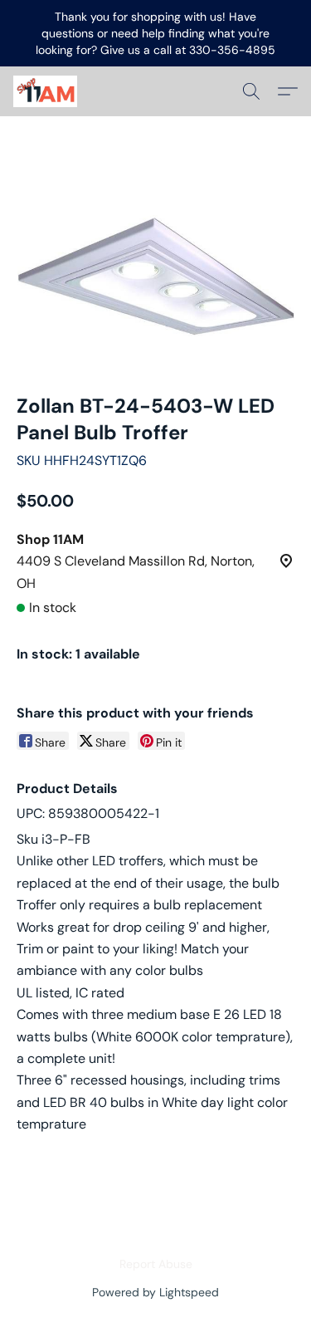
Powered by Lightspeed (155, 1292)
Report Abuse (155, 1263)
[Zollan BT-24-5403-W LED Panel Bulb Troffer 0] (155, 275)
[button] (46, 91)
